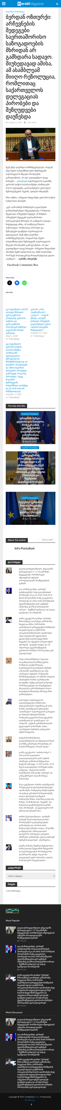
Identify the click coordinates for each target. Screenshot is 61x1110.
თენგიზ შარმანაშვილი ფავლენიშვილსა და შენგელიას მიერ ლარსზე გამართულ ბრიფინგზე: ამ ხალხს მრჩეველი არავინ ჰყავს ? (36, 742)
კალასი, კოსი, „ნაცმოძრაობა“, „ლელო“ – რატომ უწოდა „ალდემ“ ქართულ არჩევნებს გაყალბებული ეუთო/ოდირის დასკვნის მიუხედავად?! (40, 319)
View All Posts (47, 540)
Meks (37, 1097)
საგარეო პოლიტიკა (15, 11)
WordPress (29, 1100)
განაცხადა (22, 181)
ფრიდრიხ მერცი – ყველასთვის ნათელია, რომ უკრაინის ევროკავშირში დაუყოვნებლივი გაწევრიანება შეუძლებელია (30, 428)
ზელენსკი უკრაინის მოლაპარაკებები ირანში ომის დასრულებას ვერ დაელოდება (30, 509)
